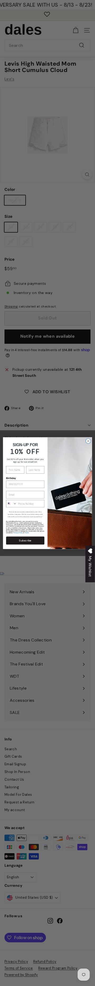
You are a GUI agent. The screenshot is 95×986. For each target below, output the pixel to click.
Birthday (11, 478)
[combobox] (11, 503)
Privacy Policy (18, 532)
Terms (27, 532)
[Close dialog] (88, 441)
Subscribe (25, 540)
